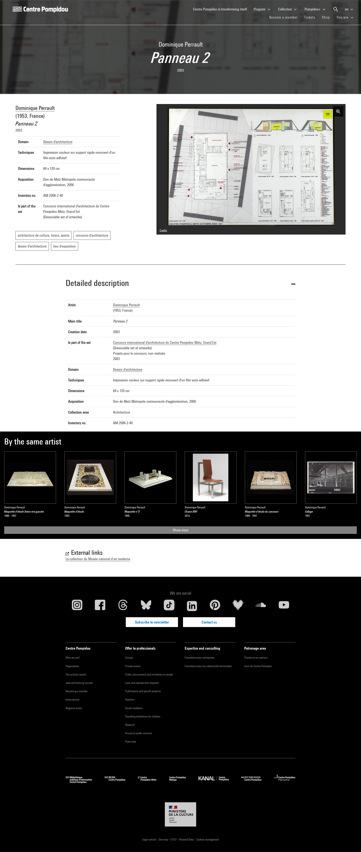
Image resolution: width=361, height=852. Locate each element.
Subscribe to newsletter (152, 622)
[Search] (336, 9)
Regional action (74, 708)
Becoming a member (77, 691)
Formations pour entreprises (199, 657)
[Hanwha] (284, 782)
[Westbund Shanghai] (254, 782)
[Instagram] (77, 606)
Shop (327, 17)
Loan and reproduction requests (142, 682)
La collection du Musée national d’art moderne (98, 559)
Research (130, 724)
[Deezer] (237, 606)
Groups (129, 657)
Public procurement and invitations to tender (149, 674)
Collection (285, 9)
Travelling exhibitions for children (142, 716)
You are (343, 17)
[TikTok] (169, 606)
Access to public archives (138, 733)
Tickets (309, 17)
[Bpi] (82, 782)
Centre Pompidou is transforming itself (221, 9)
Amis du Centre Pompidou (258, 666)
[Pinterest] (214, 606)
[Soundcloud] (260, 606)
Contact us (209, 622)
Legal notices (149, 839)
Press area (130, 741)
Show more (180, 530)
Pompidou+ (313, 9)
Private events (132, 666)
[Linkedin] (191, 606)
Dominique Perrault (35, 108)
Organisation (72, 666)
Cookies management (207, 839)
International (72, 699)
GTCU (173, 839)
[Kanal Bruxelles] (216, 782)
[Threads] (123, 606)
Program (260, 9)
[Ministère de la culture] (180, 814)
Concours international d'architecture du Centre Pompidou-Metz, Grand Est (164, 342)
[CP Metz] (150, 782)
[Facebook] (100, 606)
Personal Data (186, 839)
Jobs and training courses (79, 682)
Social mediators (134, 708)
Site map (164, 839)
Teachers (130, 699)
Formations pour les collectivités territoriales (208, 666)
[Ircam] (118, 782)
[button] (180, 284)
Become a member (285, 17)
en (347, 9)
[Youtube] (283, 606)
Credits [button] (163, 230)
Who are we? (73, 657)
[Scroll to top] (351, 842)
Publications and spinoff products (143, 691)
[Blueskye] (146, 606)
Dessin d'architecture (57, 142)
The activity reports (76, 674)
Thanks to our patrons (255, 657)
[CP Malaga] (180, 782)
